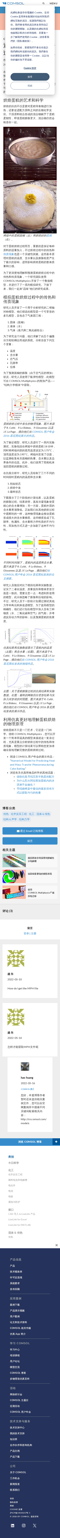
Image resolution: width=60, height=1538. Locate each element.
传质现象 (8, 254)
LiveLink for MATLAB (19, 1224)
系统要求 (15, 1283)
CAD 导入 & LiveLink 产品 (21, 1213)
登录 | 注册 (30, 933)
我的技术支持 (17, 1433)
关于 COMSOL (18, 1472)
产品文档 (15, 1450)
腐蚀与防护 (14, 1201)
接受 (30, 76)
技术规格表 (16, 1271)
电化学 (11, 1185)
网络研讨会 (16, 1394)
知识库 (13, 1439)
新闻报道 (15, 1484)
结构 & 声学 (10, 819)
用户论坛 (15, 1361)
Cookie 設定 (30, 68)
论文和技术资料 (18, 1322)
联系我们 (15, 1489)
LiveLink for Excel (17, 1219)
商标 (12, 1505)
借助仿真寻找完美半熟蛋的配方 (35, 776)
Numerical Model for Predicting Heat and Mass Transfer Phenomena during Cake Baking (32, 764)
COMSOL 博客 (18, 1372)
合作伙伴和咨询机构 (21, 1445)
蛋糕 (49, 235)
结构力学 (24, 819)
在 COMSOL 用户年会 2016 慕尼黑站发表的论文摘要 (28, 574)
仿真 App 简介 (18, 1333)
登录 (12, 1498)
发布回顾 (15, 1289)
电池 (10, 1190)
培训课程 (15, 1355)
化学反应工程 (19, 813)
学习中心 (15, 1349)
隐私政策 (14, 1502)
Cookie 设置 (16, 1509)
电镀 (10, 1196)
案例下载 (15, 1304)
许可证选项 (16, 1277)
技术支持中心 (17, 1427)
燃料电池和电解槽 (17, 1179)
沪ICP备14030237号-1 (20, 1513)
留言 (30, 840)
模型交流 (15, 1367)
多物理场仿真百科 (20, 1378)
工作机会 (15, 1478)
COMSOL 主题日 (19, 1400)
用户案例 (15, 1316)
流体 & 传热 (43, 813)
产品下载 (15, 1456)
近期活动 (15, 1406)
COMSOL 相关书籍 (20, 1328)
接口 (11, 1209)
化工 (31, 813)
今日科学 (13, 1163)
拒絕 (30, 85)
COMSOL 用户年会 (20, 1411)
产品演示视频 (17, 1310)
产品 (12, 1265)
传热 (6, 813)
